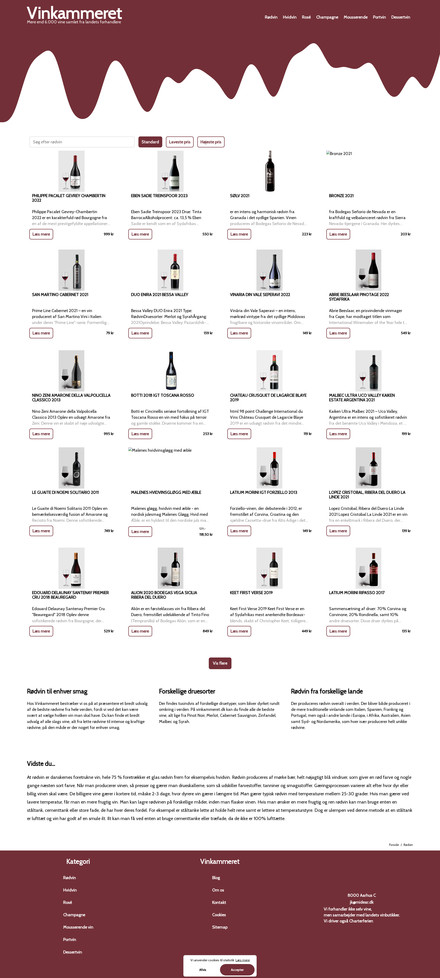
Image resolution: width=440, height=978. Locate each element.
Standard (150, 141)
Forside (394, 845)
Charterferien (361, 921)
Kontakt (219, 902)
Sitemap (220, 927)
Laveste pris (179, 141)
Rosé (306, 17)
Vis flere (220, 663)
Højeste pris (211, 141)
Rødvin (271, 17)
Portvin (379, 17)
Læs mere (41, 234)
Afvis (202, 970)
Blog (216, 877)
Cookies (219, 914)
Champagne (327, 17)
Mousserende (356, 17)
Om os (218, 890)
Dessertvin (400, 17)
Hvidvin (290, 17)
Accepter (237, 970)
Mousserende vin (78, 927)
